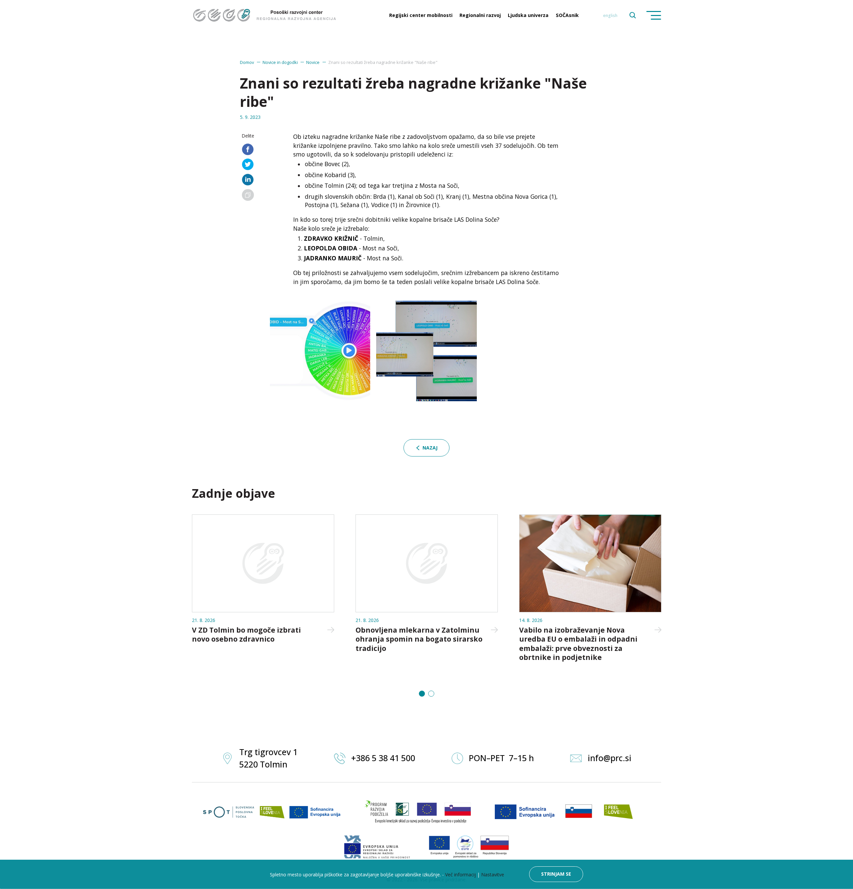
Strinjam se (556, 874)
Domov (247, 62)
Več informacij (460, 874)
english (610, 15)
